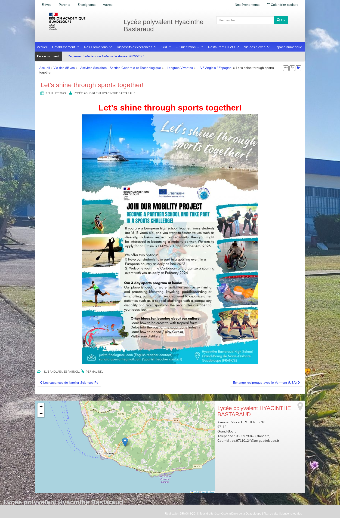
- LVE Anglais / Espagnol (214, 68)
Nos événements (247, 4)
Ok (282, 20)
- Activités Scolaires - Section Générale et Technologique (119, 68)
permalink (94, 371)
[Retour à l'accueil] (82, 21)
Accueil (42, 47)
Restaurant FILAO (221, 47)
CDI (164, 47)
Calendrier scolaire (284, 4)
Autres (107, 4)
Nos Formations (96, 47)
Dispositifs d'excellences (134, 47)
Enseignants (86, 4)
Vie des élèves (254, 47)
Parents (64, 4)
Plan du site (270, 513)
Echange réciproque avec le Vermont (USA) (265, 382)
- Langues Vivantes (179, 68)
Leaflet (196, 491)
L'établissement (63, 47)
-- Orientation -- (187, 47)
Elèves (46, 4)
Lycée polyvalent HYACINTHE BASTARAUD (105, 93)
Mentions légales (291, 513)
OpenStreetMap (208, 491)
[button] (125, 442)
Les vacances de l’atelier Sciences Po (70, 382)
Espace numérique (288, 47)
